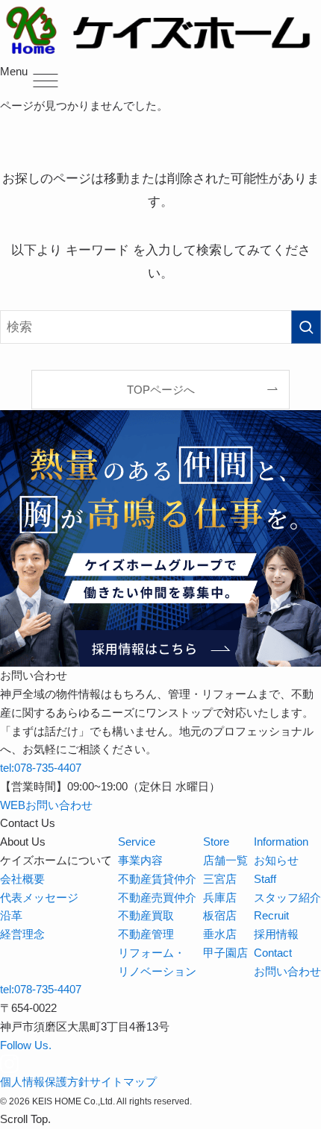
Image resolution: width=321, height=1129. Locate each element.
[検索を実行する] (306, 326)
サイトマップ (123, 1081)
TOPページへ (161, 389)
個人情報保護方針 (45, 1081)
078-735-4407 (40, 767)
